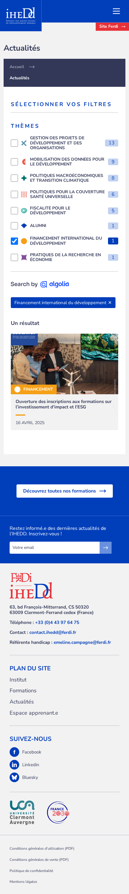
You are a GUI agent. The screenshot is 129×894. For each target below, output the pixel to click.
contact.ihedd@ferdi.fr (52, 632)
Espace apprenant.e (34, 713)
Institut (18, 680)
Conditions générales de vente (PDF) (39, 859)
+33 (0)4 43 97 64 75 (57, 622)
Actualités (22, 702)
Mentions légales (23, 881)
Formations (23, 691)
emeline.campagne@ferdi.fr (82, 642)
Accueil (17, 67)
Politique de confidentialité (31, 870)
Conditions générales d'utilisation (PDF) (42, 848)
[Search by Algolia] (40, 284)
